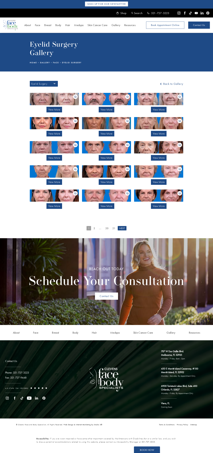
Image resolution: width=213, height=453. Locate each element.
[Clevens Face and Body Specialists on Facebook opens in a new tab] (185, 13)
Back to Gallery (172, 83)
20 (107, 228)
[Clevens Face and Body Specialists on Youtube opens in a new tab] (196, 13)
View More (54, 109)
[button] (137, 13)
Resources (130, 25)
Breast (47, 25)
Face (37, 25)
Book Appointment (165, 25)
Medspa (78, 25)
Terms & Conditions (167, 424)
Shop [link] (123, 13)
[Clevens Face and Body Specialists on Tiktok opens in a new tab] (190, 13)
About (27, 25)
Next (122, 228)
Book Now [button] (147, 450)
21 (113, 228)
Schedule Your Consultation (106, 277)
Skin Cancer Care (97, 25)
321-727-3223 (148, 442)
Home (33, 63)
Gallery (115, 25)
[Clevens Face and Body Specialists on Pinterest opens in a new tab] (208, 13)
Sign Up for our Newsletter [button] (106, 4)
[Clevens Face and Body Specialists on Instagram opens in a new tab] (179, 13)
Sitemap (193, 424)
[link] (158, 13)
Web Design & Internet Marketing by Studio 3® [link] (82, 424)
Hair (67, 25)
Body (58, 25)
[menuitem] (179, 13)
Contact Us (199, 25)
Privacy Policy (182, 424)
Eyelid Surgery (72, 63)
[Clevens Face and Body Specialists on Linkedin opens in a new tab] (202, 13)
